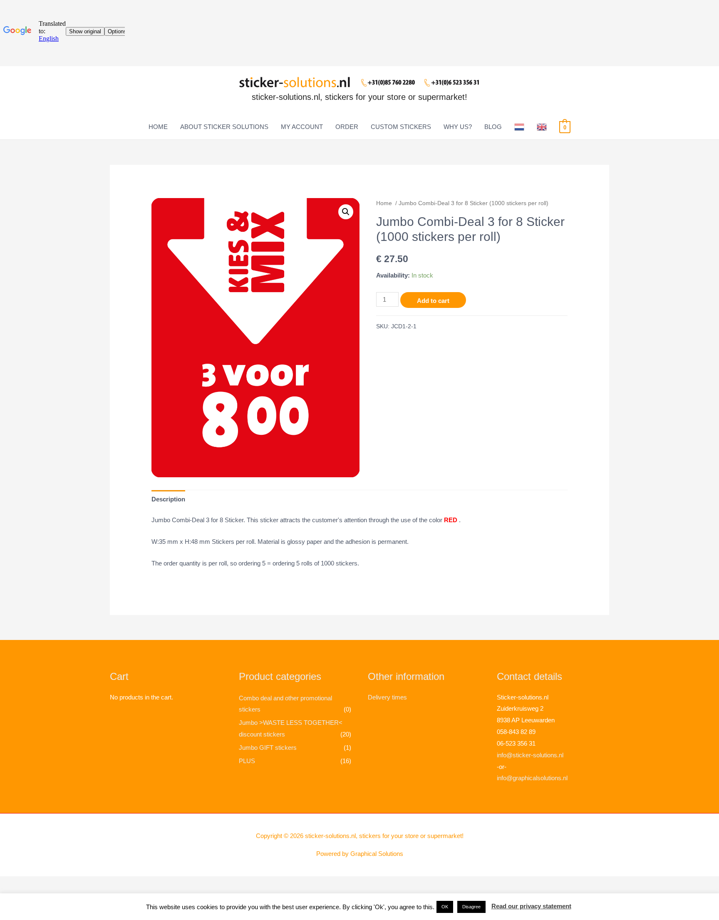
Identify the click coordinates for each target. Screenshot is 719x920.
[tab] (168, 499)
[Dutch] (519, 126)
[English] (542, 126)
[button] (444, 907)
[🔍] (345, 211)
